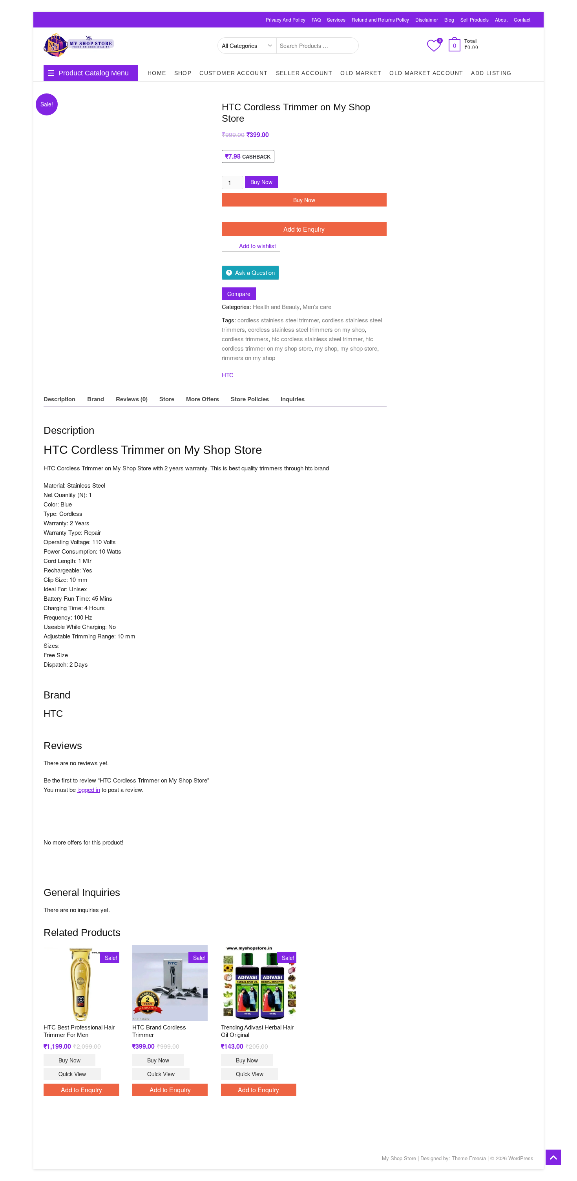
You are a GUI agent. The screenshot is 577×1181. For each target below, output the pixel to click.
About (501, 19)
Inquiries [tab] (293, 399)
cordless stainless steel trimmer (278, 320)
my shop (326, 348)
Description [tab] (59, 399)
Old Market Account (426, 73)
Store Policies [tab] (250, 399)
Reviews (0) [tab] (132, 399)
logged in (88, 789)
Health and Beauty (276, 306)
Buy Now (261, 182)
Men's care (317, 306)
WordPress (520, 1158)
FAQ (316, 19)
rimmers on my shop (248, 357)
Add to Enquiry (304, 229)
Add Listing (491, 73)
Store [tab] (166, 399)
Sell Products (474, 19)
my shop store (358, 348)
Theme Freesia (469, 1158)
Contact (522, 19)
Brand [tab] (95, 399)
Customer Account (233, 73)
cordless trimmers (245, 339)
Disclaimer (426, 19)
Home (157, 73)
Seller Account (304, 73)
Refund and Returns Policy (380, 19)
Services (336, 19)
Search (348, 45)
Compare (238, 294)
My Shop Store (399, 1158)
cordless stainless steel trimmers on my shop (306, 329)
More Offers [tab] (202, 399)
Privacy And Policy (285, 19)
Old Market (361, 73)
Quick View (72, 1074)
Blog (449, 19)
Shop (183, 73)
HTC (228, 375)
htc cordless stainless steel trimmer (317, 339)
